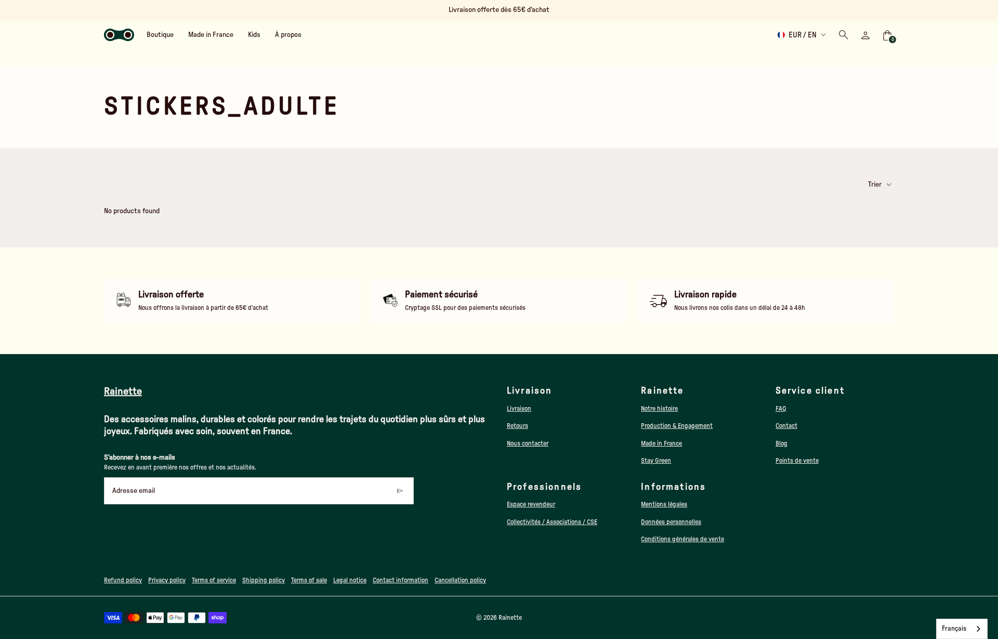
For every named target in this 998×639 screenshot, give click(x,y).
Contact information (400, 580)
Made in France (661, 443)
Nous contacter (527, 443)
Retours (517, 426)
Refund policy (123, 580)
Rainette (510, 618)
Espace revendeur (531, 504)
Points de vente (797, 461)
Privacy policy (167, 580)
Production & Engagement (677, 426)
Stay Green (656, 461)
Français (954, 628)
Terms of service (214, 580)
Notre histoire (659, 409)
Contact (786, 426)
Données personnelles (671, 522)
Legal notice (349, 580)
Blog (781, 443)
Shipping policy (263, 580)
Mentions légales (664, 504)
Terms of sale (309, 580)
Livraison (519, 409)
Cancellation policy (460, 580)
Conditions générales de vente (682, 539)
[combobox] (962, 629)
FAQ (781, 409)
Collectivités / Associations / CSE (552, 522)
